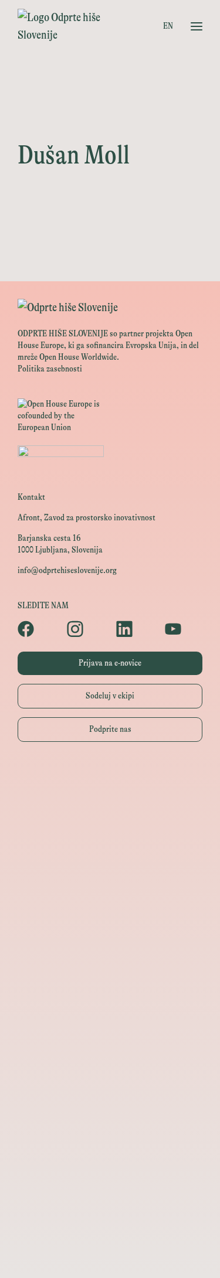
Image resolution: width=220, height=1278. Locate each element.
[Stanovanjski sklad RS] (110, 989)
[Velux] (110, 936)
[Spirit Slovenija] (110, 884)
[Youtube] (183, 629)
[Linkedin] (135, 629)
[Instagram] (85, 629)
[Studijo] (110, 1227)
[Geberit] (110, 1147)
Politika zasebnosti (50, 369)
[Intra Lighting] (110, 910)
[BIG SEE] (110, 1253)
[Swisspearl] (110, 1095)
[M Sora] (110, 963)
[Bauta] (110, 1174)
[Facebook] (36, 629)
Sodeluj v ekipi (110, 696)
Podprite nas (110, 729)
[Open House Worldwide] (110, 805)
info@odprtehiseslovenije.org (67, 570)
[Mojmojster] (110, 1200)
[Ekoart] (110, 1016)
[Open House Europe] (110, 778)
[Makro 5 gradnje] (110, 1121)
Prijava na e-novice (110, 663)
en (168, 26)
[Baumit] (110, 1068)
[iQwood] (110, 1042)
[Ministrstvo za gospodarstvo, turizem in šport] (110, 857)
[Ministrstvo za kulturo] (110, 831)
